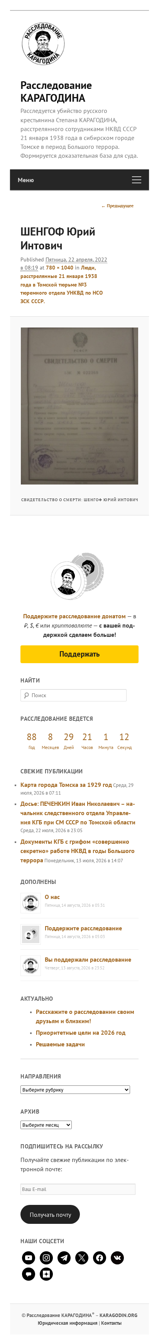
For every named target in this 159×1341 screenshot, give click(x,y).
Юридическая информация (68, 1323)
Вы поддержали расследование (88, 959)
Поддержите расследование (83, 928)
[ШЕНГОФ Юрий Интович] (79, 406)
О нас (52, 897)
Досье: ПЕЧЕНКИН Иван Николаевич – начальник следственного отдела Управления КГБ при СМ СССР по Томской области (77, 813)
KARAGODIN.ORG (118, 1315)
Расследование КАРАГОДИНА (56, 91)
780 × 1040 (59, 267)
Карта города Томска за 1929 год (66, 784)
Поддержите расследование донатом (74, 616)
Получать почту (50, 1214)
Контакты (111, 1323)
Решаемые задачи (60, 1044)
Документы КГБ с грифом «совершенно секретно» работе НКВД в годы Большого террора (77, 851)
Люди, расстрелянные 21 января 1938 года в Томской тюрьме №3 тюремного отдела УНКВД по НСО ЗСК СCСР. (61, 284)
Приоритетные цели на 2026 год (80, 1032)
